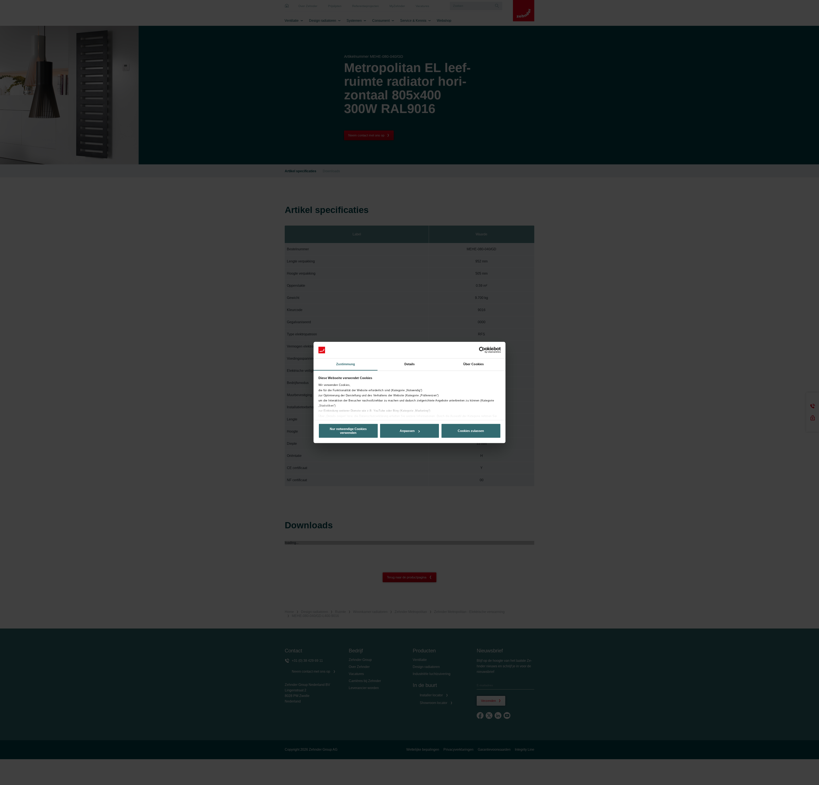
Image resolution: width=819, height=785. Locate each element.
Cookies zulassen (471, 431)
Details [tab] (409, 364)
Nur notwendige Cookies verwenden (348, 431)
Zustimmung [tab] (345, 364)
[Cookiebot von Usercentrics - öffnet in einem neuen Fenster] (482, 350)
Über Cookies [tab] (473, 364)
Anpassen (407, 431)
